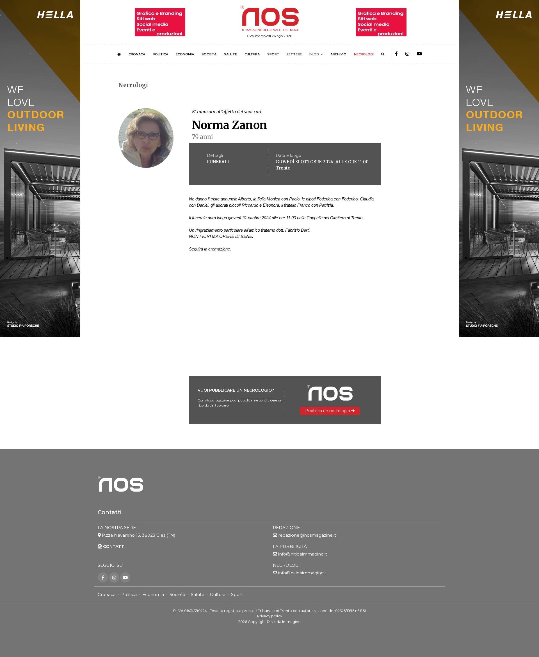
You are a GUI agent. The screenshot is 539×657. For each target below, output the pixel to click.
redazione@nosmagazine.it (307, 535)
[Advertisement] (269, 323)
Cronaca (107, 594)
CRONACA (137, 54)
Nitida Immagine (286, 622)
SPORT (273, 54)
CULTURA (252, 54)
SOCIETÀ (209, 54)
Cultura (217, 594)
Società (177, 594)
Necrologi (133, 85)
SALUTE (230, 54)
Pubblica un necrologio (328, 410)
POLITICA (160, 54)
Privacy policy (269, 616)
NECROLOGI (364, 54)
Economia (153, 594)
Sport (237, 594)
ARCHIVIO (338, 54)
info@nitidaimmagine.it (302, 554)
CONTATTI (113, 546)
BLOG (314, 54)
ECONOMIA (185, 54)
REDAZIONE (286, 527)
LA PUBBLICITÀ (290, 546)
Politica (129, 594)
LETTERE (294, 54)
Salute (197, 594)
